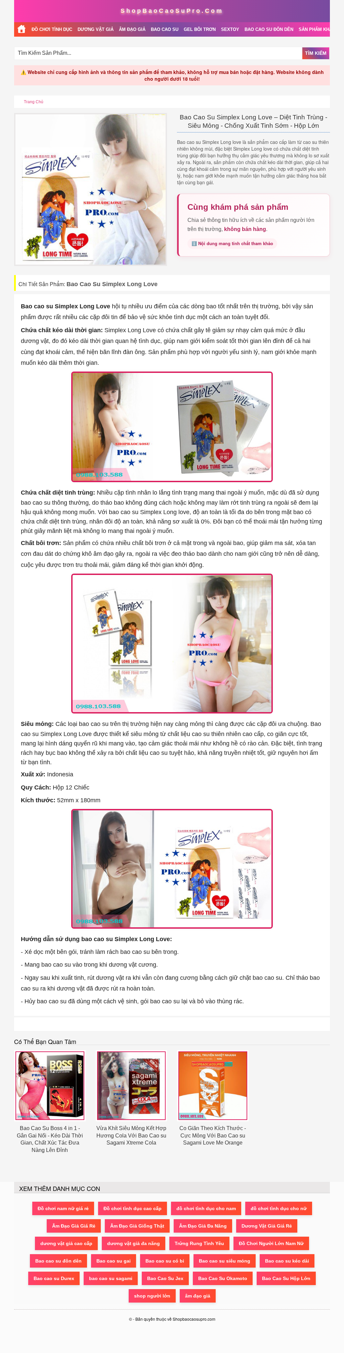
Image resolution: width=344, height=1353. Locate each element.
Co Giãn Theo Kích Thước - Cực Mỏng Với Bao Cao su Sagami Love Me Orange (212, 1135)
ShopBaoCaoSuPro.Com (172, 10)
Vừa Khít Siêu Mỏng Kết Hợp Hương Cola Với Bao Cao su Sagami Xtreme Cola (131, 1135)
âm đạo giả (197, 1296)
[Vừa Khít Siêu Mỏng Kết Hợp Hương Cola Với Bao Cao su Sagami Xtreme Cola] (131, 1086)
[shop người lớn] (21, 29)
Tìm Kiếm (316, 53)
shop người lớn (152, 1296)
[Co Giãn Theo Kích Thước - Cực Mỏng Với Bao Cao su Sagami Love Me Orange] (213, 1086)
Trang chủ (33, 102)
